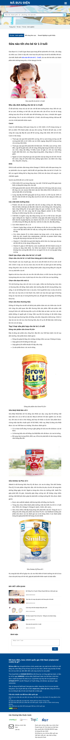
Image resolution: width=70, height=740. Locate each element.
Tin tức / (19, 27)
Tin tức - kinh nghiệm (28, 27)
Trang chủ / (12, 27)
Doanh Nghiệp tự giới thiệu (46, 35)
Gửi (55, 649)
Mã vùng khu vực (30, 35)
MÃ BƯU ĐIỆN (20, 2)
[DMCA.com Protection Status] (13, 709)
